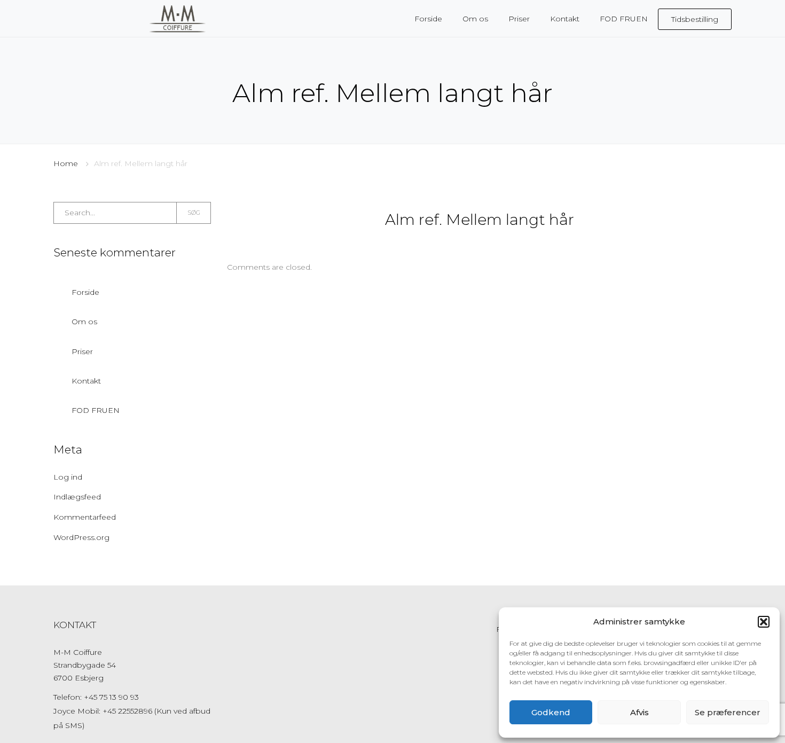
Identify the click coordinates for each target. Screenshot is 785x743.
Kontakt (86, 381)
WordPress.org (81, 537)
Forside (85, 292)
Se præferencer (727, 712)
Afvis (639, 712)
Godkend (550, 712)
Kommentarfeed (84, 517)
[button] (763, 621)
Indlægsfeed (77, 497)
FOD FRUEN (96, 410)
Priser (82, 351)
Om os (84, 321)
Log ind (67, 477)
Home (65, 163)
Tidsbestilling (694, 19)
